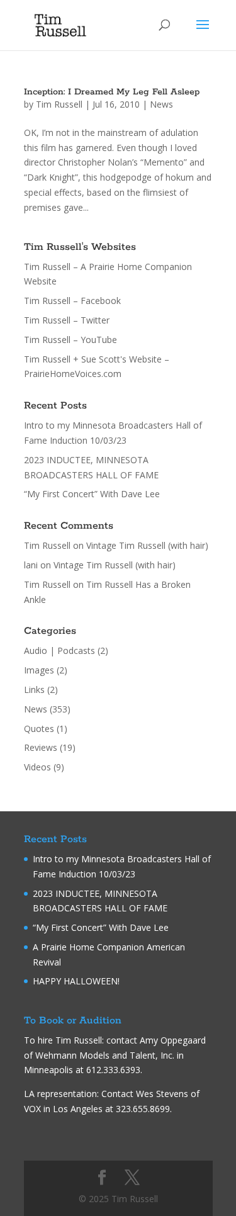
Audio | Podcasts (59, 650)
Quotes (39, 729)
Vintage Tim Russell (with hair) (147, 545)
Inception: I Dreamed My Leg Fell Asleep (111, 92)
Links (34, 689)
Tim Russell (59, 104)
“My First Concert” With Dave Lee (92, 494)
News (161, 104)
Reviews (40, 747)
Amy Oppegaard (173, 1040)
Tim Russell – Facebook (72, 301)
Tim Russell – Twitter (67, 320)
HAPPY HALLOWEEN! (76, 981)
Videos (37, 767)
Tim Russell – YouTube (70, 340)
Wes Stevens (162, 1094)
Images (39, 670)
